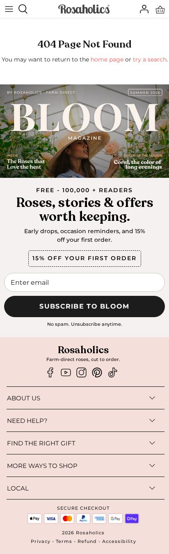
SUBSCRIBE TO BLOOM (84, 306)
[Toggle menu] (9, 9)
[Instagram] (81, 373)
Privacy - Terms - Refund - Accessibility (83, 541)
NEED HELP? (27, 421)
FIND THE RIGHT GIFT (41, 443)
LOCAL (18, 488)
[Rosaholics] (84, 9)
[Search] (27, 9)
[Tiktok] (112, 373)
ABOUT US (23, 398)
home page (107, 59)
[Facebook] (50, 373)
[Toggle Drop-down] (99, 398)
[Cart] (160, 9)
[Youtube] (66, 373)
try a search (150, 59)
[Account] (142, 9)
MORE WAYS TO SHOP (42, 466)
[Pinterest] (97, 373)
